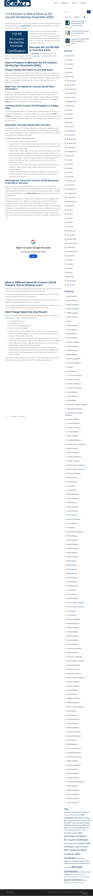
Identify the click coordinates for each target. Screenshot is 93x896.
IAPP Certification (72, 849)
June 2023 (70, 214)
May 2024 (70, 168)
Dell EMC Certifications (73, 461)
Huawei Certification (73, 544)
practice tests (26, 26)
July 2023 (69, 210)
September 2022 (72, 252)
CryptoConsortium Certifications (76, 444)
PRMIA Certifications (73, 702)
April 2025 (70, 122)
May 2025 (70, 118)
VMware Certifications (73, 798)
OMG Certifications (72, 644)
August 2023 (70, 206)
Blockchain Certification (73, 359)
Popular (68, 17)
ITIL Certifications (72, 594)
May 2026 (70, 68)
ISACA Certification (72, 577)
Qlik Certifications (72, 715)
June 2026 (70, 64)
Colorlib (81, 892)
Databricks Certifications (74, 457)
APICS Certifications (73, 309)
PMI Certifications (72, 694)
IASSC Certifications (73, 557)
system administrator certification (77, 882)
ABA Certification (72, 296)
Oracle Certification (72, 653)
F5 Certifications (71, 490)
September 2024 (72, 151)
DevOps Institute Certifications (75, 469)
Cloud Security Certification (75, 409)
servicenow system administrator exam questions (74, 877)
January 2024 (71, 185)
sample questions (32, 193)
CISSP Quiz (68, 825)
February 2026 (71, 81)
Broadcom (70, 367)
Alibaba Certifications (73, 304)
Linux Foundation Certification (75, 602)
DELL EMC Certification (71, 833)
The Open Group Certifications (76, 782)
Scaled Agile (73, 874)
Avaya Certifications (72, 346)
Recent (77, 17)
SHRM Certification (72, 761)
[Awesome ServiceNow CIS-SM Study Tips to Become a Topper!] (67, 40)
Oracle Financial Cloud (73, 669)
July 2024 (69, 160)
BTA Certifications (72, 371)
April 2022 (70, 272)
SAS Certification (72, 740)
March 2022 (70, 276)
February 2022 (71, 281)
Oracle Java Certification (74, 673)
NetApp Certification (73, 632)
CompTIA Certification (73, 423)
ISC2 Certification (72, 582)
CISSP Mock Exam (76, 820)
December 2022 (71, 239)
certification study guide (74, 815)
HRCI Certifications (72, 540)
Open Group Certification (74, 648)
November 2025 (71, 93)
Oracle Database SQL (73, 665)
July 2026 (69, 60)
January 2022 (71, 285)
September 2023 (72, 201)
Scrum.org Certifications (74, 748)
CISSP (76, 818)
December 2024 (71, 139)
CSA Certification (68, 830)
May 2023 (70, 218)
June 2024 (70, 164)
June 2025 (70, 114)
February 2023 (71, 231)
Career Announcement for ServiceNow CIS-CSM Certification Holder (78, 23)
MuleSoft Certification (73, 627)
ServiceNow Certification (74, 753)
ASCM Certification (72, 325)
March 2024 (70, 176)
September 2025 (72, 101)
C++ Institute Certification (74, 375)
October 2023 (71, 197)
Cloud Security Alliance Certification (77, 404)
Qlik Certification (71, 711)
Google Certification (72, 511)
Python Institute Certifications (75, 707)
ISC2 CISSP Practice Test (78, 861)
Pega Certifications (72, 690)
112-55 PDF (35, 53)
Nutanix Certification (73, 640)
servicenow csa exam (81, 874)
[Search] (89, 11)
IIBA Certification (72, 569)
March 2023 (70, 226)
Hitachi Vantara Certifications (75, 532)
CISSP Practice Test (73, 823)
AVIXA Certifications (72, 350)
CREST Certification (73, 436)
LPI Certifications (72, 615)
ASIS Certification (72, 329)
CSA (87, 828)
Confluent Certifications (73, 427)
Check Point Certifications (74, 388)
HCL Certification (72, 523)
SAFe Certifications (72, 723)
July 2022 (69, 260)
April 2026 (70, 72)
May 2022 (70, 268)
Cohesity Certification (73, 419)
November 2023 (71, 193)
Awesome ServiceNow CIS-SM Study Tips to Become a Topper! (80, 41)
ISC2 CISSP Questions (83, 863)
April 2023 (70, 222)
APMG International (72, 313)
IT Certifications (71, 590)
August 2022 (70, 256)
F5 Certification (71, 486)
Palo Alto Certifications (73, 686)
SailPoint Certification (73, 727)
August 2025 (70, 106)
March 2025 (70, 126)
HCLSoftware (71, 527)
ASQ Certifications (72, 338)
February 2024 (71, 181)
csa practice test (76, 830)
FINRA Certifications (73, 494)
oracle (79, 872)
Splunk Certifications (73, 773)
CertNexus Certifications (74, 384)
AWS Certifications (72, 354)
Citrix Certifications (72, 396)
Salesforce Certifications (74, 736)
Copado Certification (73, 432)
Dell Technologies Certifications (76, 465)
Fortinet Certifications (73, 498)
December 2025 (71, 89)
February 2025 (71, 131)
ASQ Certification (72, 334)
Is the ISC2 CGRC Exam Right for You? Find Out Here (80, 32)
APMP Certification (72, 317)
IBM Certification (72, 561)
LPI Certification (71, 611)
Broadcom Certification (80, 812)
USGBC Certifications (73, 790)
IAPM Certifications (72, 548)
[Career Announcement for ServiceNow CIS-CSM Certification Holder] (67, 22)
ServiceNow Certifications (74, 757)
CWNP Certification (72, 448)
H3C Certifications (72, 515)
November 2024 (71, 143)
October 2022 (71, 247)
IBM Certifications (72, 565)
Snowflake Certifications (74, 765)
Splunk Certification (72, 769)
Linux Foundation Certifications (76, 607)
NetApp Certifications (73, 636)
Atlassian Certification (73, 342)
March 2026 (70, 76)
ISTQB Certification (72, 586)
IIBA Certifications (72, 573)
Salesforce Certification (73, 732)
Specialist (87, 877)
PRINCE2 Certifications (73, 698)
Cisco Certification (72, 392)
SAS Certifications (72, 744)
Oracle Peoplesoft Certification (76, 677)
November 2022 (71, 243)
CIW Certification (72, 400)
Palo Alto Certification (73, 682)
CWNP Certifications (73, 452)
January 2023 (71, 235)
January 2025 (71, 135)
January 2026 (71, 85)
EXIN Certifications (72, 482)
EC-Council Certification (74, 473)
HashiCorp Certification (73, 519)
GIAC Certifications (72, 507)
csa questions (84, 830)
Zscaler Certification (73, 802)
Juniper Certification (73, 598)
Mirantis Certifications (73, 623)
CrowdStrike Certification (74, 440)
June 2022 (70, 264)
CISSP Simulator (77, 825)
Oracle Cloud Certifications (74, 657)
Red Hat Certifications (73, 719)
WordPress (85, 894)
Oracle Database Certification (75, 661)
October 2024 (71, 147)
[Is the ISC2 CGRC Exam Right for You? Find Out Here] (67, 32)
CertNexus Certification (73, 379)
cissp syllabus (71, 828)
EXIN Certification (72, 477)
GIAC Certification (72, 502)
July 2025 (69, 110)
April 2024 (70, 172)
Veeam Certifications (73, 794)
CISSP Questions (84, 823)
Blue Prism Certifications (74, 363)
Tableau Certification (73, 778)
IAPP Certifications (72, 553)
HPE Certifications (72, 536)
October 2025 (71, 97)
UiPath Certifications (73, 786)
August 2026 (70, 56)
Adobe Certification (72, 300)
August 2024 (70, 156)
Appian (69, 321)
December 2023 (71, 189)
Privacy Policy (10, 892)
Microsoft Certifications (73, 619)
